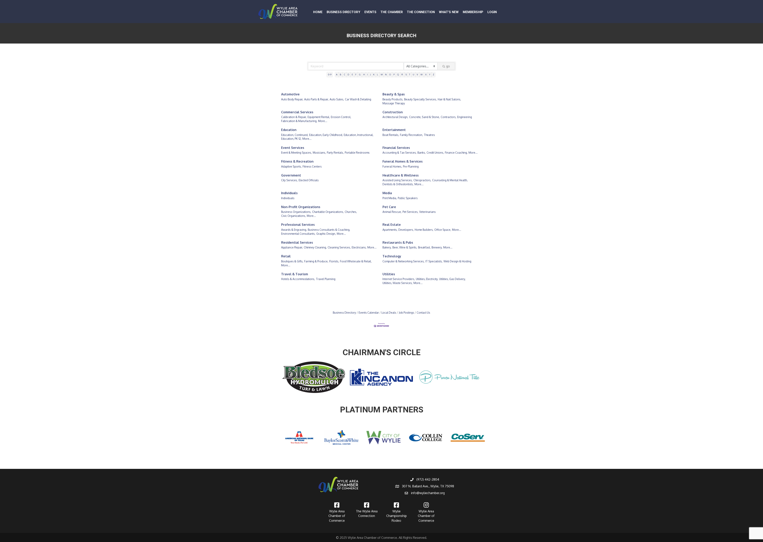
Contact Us (423, 312)
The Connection (421, 12)
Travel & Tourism (294, 274)
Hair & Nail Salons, (449, 99)
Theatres (429, 135)
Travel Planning (325, 279)
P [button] (394, 74)
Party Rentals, (335, 152)
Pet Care (389, 207)
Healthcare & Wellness (400, 175)
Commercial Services (297, 112)
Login (492, 12)
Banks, (421, 152)
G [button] (360, 74)
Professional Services (298, 225)
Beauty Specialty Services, (420, 99)
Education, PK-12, (291, 138)
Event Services (292, 148)
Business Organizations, (296, 211)
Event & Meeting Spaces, (296, 152)
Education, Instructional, (358, 135)
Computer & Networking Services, (403, 261)
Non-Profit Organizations (300, 207)
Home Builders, (424, 229)
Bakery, (386, 247)
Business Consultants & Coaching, (329, 229)
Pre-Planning (411, 166)
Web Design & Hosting (457, 261)
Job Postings (406, 312)
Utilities (388, 274)
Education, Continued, (294, 135)
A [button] (336, 74)
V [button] (417, 74)
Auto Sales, (337, 99)
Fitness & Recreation (297, 161)
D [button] (348, 74)
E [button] (352, 74)
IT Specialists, (434, 261)
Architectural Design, (395, 117)
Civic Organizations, (293, 215)
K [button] (374, 74)
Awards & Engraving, (294, 229)
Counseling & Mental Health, (450, 180)
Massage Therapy (393, 103)
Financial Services (396, 148)
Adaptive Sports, (291, 166)
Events (370, 12)
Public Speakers (408, 198)
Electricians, (359, 247)
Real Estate (391, 225)
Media (387, 193)
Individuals (289, 193)
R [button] (402, 74)
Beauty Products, (392, 99)
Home (317, 12)
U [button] (413, 74)
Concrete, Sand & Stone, (424, 117)
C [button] (344, 74)
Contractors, (448, 117)
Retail (286, 256)
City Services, (289, 180)
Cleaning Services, (339, 247)
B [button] (340, 74)
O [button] (390, 74)
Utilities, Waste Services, (397, 283)
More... (322, 121)
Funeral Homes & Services (402, 161)
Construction (392, 112)
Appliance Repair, (292, 247)
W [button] (421, 74)
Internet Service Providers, (398, 279)
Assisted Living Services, (397, 180)
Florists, (334, 261)
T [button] (409, 74)
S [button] (406, 74)
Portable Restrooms (357, 152)
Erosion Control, (341, 117)
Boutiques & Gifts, (292, 261)
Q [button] (398, 74)
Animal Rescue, (392, 211)
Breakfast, (424, 247)
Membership (473, 12)
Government (291, 175)
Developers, (406, 229)
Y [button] (429, 74)
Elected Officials (309, 180)
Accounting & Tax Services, (399, 152)
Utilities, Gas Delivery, (452, 279)
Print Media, (389, 198)
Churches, (351, 211)
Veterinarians (427, 211)
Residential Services (297, 242)
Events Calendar (369, 312)
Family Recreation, (411, 135)
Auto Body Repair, (292, 99)
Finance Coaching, (456, 152)
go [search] (448, 66)
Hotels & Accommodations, (298, 279)
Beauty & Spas (393, 94)
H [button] (364, 74)
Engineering (464, 117)
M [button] (382, 74)
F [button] (355, 74)
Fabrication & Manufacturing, (299, 121)
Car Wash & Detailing (358, 99)
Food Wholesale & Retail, (356, 261)
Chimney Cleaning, (315, 247)
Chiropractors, (422, 180)
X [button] (426, 74)
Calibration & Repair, (294, 117)
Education (288, 130)
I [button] (367, 74)
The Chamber (392, 12)
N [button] (386, 74)
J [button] (370, 74)
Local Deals (389, 312)
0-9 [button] (329, 74)
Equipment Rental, (319, 117)
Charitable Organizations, (328, 211)
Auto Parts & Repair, (316, 99)
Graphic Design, (326, 233)
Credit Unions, (435, 152)
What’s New (449, 12)
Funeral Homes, (392, 166)
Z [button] (433, 74)
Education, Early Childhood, (326, 135)
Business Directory (343, 12)
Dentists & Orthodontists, (397, 184)
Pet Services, (410, 211)
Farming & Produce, (316, 261)
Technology (391, 256)
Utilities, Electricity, (427, 279)
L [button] (377, 74)
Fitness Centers (312, 166)
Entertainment (394, 130)
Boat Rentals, (390, 135)
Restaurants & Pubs (397, 242)
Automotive (290, 94)
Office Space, (442, 229)
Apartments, (389, 229)
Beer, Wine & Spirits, (404, 247)
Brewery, (437, 247)
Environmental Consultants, (298, 233)
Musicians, (319, 152)
